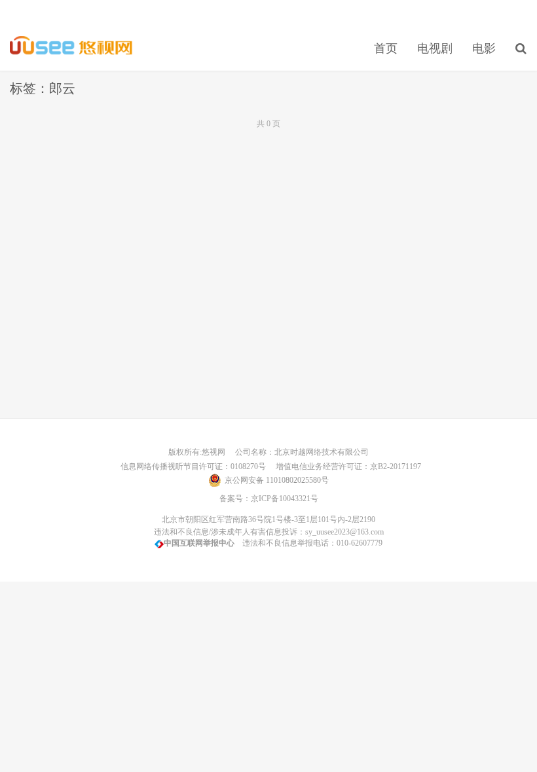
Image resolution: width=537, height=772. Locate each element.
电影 (484, 48)
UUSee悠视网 (72, 46)
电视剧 (435, 48)
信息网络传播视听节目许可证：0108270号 (191, 466)
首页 (386, 48)
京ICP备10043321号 (284, 498)
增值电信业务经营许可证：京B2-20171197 (344, 466)
